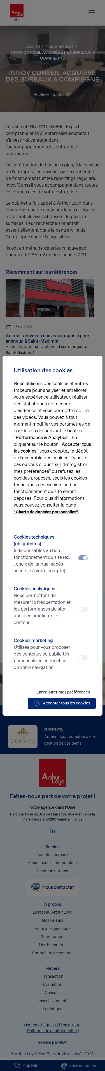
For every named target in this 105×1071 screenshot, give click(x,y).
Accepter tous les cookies (66, 703)
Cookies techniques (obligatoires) (42, 553)
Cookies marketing (42, 654)
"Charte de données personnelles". (46, 512)
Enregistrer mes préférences (63, 692)
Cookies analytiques (42, 605)
